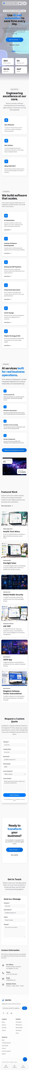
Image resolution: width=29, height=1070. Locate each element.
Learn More (7, 228)
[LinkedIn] (11, 1011)
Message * (6, 922)
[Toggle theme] (15, 3)
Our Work (4, 1025)
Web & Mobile (19, 1025)
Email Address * (8, 908)
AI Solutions (19, 1020)
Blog (3, 1038)
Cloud (17, 1031)
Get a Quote (14, 853)
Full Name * (6, 740)
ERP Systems (19, 1023)
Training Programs (6, 1041)
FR (20, 3)
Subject (6, 915)
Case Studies (5, 1043)
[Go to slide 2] (14, 49)
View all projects (6, 504)
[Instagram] (7, 1011)
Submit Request (14, 793)
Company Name (7, 747)
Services (4, 1023)
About (3, 1020)
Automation (18, 1028)
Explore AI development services (14, 448)
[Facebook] (3, 1011)
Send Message (14, 939)
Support (4, 1052)
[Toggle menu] (24, 3)
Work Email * (6, 754)
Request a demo (14, 46)
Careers (4, 1046)
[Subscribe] (24, 1006)
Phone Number (7, 762)
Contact (4, 1028)
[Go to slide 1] (11, 49)
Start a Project (13, 848)
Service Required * (8, 769)
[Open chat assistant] (25, 1059)
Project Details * (7, 776)
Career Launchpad (6, 1049)
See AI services (13, 41)
